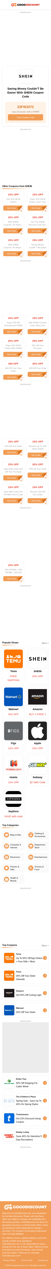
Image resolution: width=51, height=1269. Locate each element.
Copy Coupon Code (25, 117)
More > (45, 643)
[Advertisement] (25, 39)
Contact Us (43, 1260)
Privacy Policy (9, 1260)
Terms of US (26, 1260)
